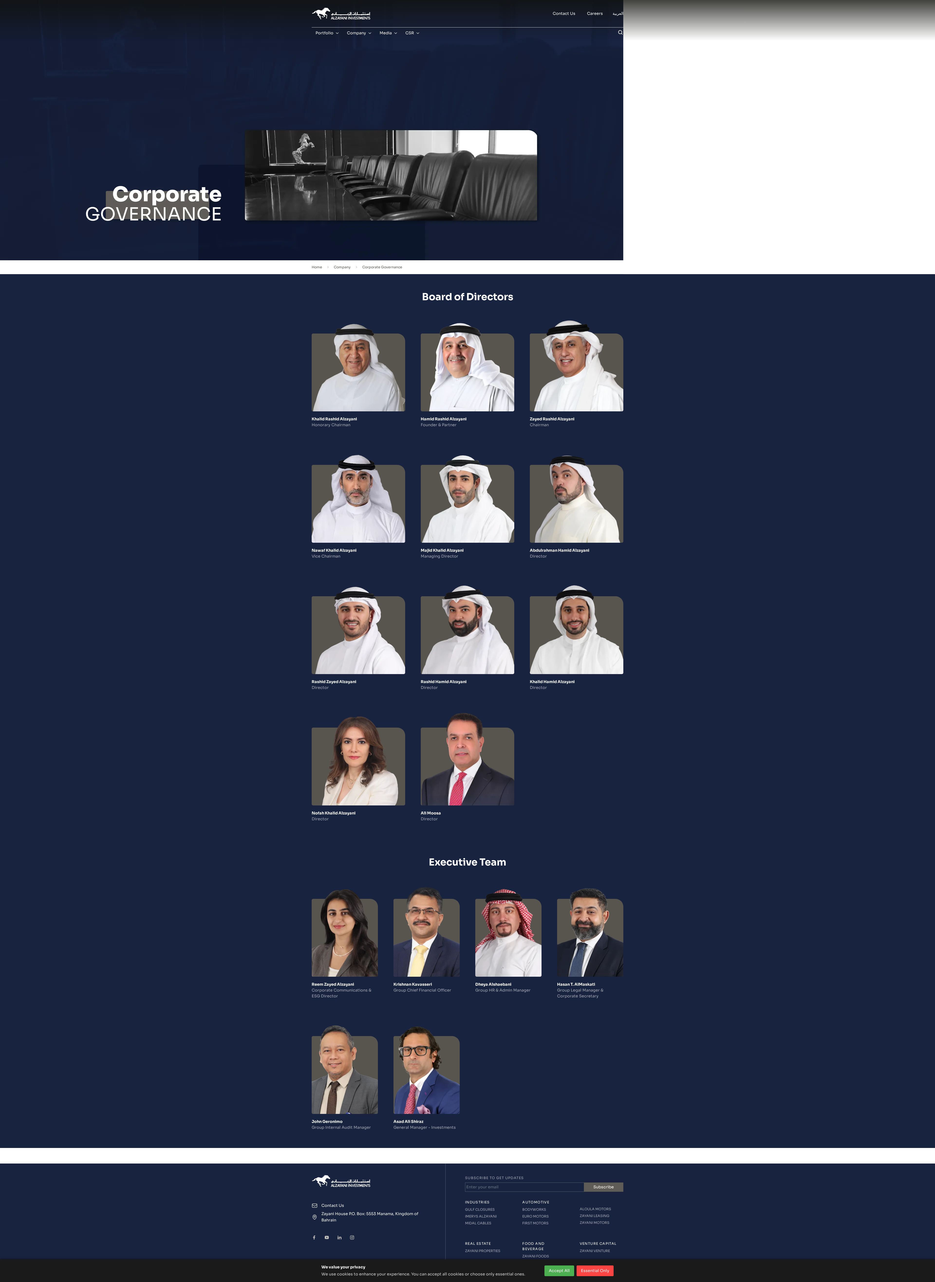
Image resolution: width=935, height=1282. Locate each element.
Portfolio (324, 33)
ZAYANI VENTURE (595, 1251)
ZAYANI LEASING (594, 1216)
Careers (595, 13)
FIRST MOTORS (535, 1223)
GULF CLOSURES (480, 1209)
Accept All (559, 1270)
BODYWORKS (534, 1209)
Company (356, 33)
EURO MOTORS (535, 1216)
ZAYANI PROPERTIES (482, 1251)
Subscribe (603, 1187)
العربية (618, 13)
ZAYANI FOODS (535, 1256)
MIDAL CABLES (478, 1223)
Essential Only (595, 1270)
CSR (409, 33)
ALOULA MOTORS (595, 1209)
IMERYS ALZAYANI (481, 1216)
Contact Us (564, 13)
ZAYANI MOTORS (594, 1222)
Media (386, 33)
